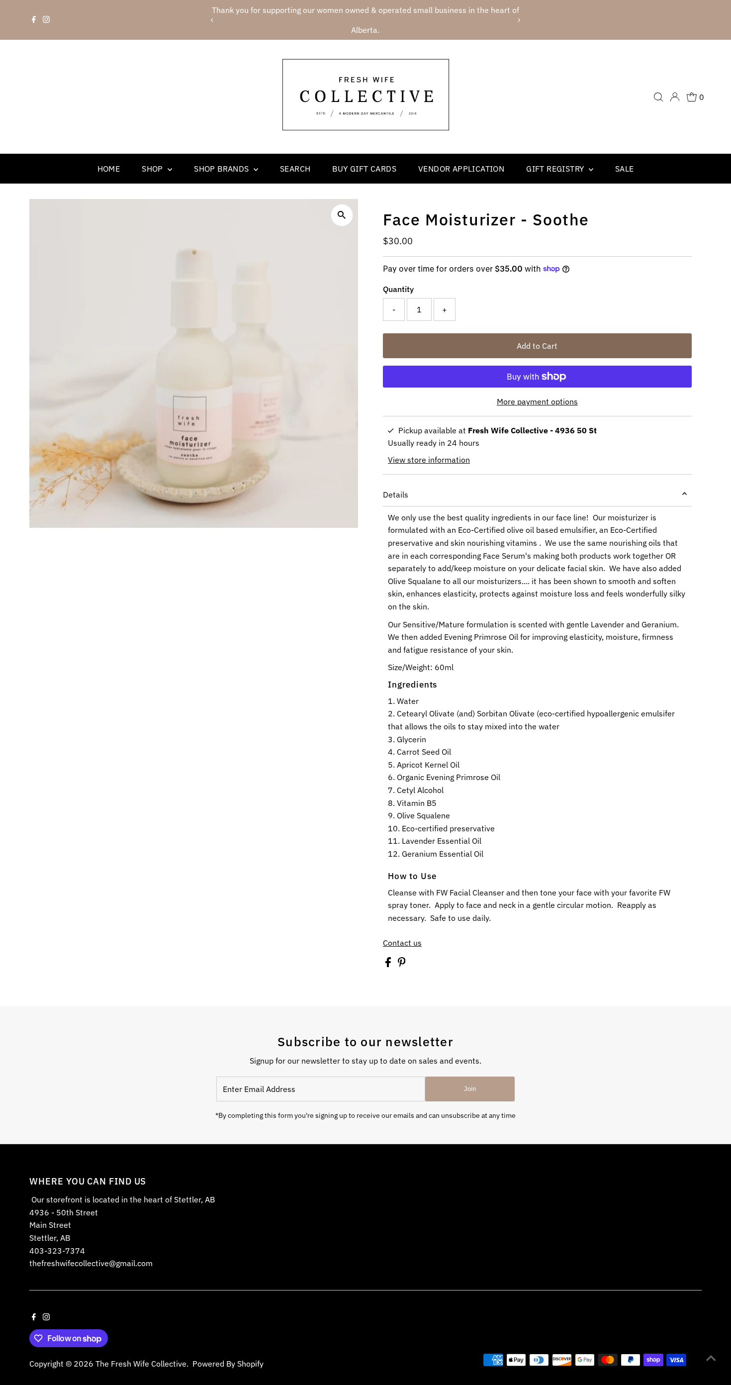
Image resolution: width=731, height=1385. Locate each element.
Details (395, 494)
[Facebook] (33, 20)
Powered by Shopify (228, 1364)
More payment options (537, 401)
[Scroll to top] (711, 1358)
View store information (429, 460)
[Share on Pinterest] (402, 964)
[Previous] (212, 20)
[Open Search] (658, 97)
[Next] (518, 20)
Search (295, 169)
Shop (153, 169)
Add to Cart (537, 346)
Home (108, 169)
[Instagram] (46, 20)
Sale (624, 169)
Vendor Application (461, 169)
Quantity (398, 289)
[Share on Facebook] (389, 964)
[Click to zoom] (342, 215)
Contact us (402, 943)
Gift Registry (556, 169)
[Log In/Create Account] (674, 97)
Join (470, 1089)
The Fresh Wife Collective (140, 1364)
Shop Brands (222, 169)
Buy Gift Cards (364, 169)
